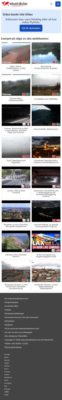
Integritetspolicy (11, 302)
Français (7, 372)
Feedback (8, 325)
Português (7, 383)
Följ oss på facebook (12, 347)
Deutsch (7, 360)
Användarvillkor (11, 306)
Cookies (7, 310)
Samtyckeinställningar (14, 313)
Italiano (6, 374)
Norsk (6, 380)
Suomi (6, 369)
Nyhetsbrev (9, 321)
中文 (5, 386)
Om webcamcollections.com (16, 298)
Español (7, 366)
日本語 (6, 392)
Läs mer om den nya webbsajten (18, 332)
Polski (6, 395)
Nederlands (8, 377)
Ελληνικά (7, 389)
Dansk (6, 357)
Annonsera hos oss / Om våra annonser (21, 317)
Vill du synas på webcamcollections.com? (21, 328)
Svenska (7, 354)
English (6, 363)
